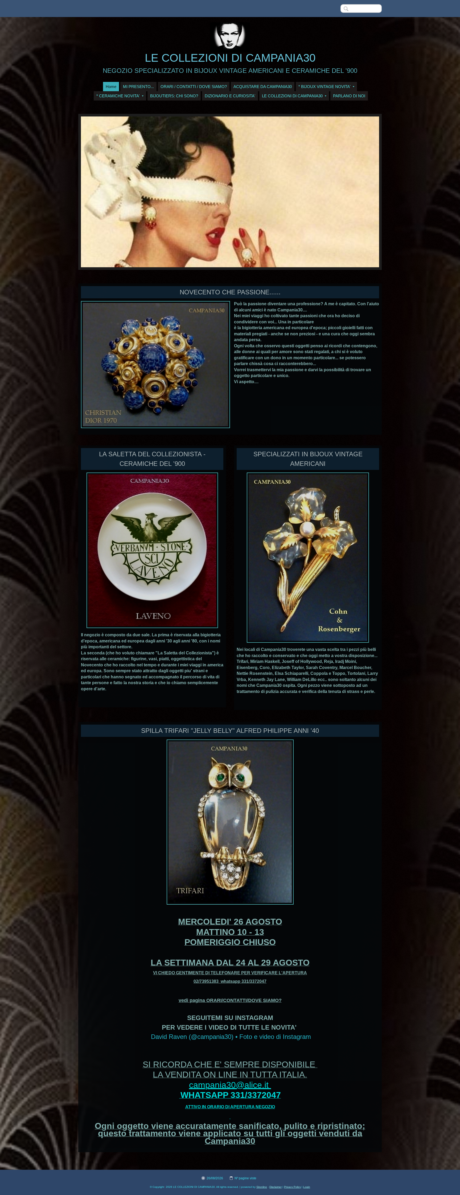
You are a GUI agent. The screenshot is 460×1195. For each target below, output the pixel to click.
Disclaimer (275, 1186)
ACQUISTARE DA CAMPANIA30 (262, 86)
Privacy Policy (292, 1186)
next (364, 192)
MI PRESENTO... (138, 86)
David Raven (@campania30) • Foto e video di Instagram (231, 1036)
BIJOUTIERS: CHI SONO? (174, 96)
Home (111, 86)
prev (95, 192)
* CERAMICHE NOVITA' (118, 96)
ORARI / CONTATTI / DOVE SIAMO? (194, 86)
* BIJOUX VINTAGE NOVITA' (324, 86)
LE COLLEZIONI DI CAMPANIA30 (230, 58)
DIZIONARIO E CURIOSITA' (230, 96)
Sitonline (261, 1186)
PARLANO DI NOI (349, 96)
